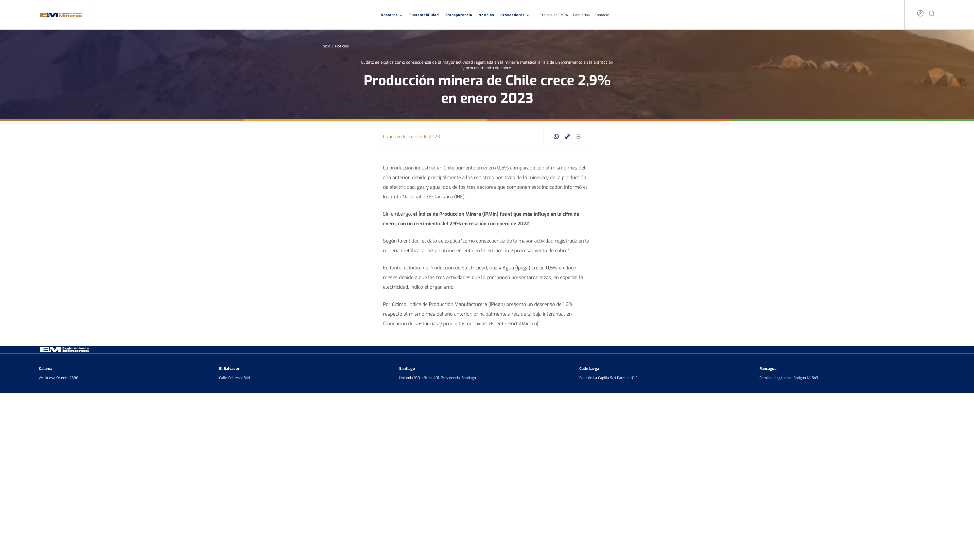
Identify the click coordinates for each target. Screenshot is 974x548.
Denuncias (581, 14)
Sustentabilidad (424, 14)
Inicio (326, 45)
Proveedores (512, 14)
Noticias (486, 14)
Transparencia (458, 14)
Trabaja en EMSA (554, 14)
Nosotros (389, 14)
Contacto (602, 14)
